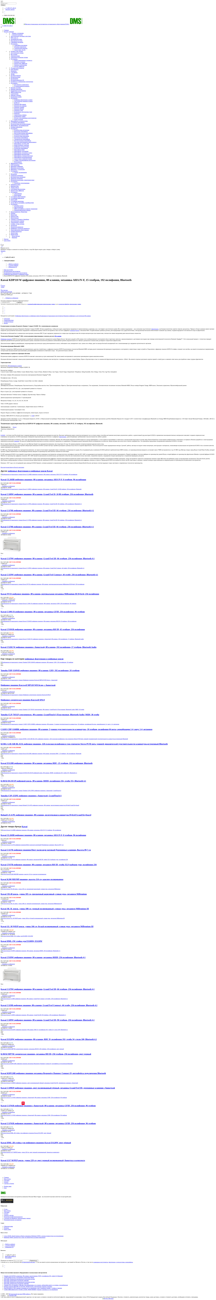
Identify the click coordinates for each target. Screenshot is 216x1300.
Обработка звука (15, 184)
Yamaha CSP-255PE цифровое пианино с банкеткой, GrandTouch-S (31, 796)
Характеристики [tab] (9, 320)
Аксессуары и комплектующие (23, 159)
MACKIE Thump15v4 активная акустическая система (19, 1282)
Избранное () (12, 267)
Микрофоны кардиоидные (21, 154)
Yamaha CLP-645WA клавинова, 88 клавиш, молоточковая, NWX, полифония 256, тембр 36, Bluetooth (33, 1276)
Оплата (6, 1182)
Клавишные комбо (16, 96)
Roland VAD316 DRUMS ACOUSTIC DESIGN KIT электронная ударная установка (28, 1286)
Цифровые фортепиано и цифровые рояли (27, 316)
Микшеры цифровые (17, 166)
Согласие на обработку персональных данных (17, 1218)
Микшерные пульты (16, 163)
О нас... (6, 1209)
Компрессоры (15, 186)
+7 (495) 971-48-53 (7, 25)
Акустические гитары (17, 53)
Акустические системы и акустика (21, 36)
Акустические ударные (17, 221)
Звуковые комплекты (20, 47)
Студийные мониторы (17, 201)
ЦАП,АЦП (14, 199)
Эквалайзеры (18, 193)
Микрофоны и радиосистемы (19, 121)
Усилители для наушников (21, 183)
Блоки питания (18, 119)
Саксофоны (14, 72)
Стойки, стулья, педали (17, 224)
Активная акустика (16, 39)
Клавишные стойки (19, 116)
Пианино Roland (19, 109)
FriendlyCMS (12, 1295)
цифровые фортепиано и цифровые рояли (44, 659)
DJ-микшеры (14, 78)
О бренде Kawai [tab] (8, 321)
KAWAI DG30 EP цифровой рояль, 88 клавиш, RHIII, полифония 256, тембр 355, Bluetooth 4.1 (43, 781)
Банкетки (17, 113)
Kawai (77, 330)
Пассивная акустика (16, 40)
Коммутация (14, 234)
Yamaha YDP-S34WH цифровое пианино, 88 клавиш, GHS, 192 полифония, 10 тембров (40, 670)
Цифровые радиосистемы (21, 146)
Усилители (14, 225)
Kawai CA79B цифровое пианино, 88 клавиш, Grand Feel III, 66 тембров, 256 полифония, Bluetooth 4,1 (47, 527)
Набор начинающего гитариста (23, 60)
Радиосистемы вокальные (21, 136)
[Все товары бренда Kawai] (1, 431)
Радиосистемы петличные (21, 130)
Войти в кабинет (13, 264)
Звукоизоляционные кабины (22, 210)
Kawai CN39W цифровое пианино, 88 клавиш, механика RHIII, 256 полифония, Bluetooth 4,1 (43, 957)
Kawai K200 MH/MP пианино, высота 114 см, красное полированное (32, 879)
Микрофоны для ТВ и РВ (21, 143)
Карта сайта (7, 1229)
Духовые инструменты (17, 68)
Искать (3, 5)
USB (32, 415)
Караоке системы (16, 87)
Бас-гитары (14, 54)
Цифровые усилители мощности (20, 228)
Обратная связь (8, 1226)
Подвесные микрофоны (21, 148)
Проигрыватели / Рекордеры (19, 212)
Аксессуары (14, 233)
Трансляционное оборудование (20, 230)
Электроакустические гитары (19, 57)
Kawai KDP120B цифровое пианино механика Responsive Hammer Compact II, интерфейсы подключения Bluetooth (53, 1073)
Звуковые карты (18, 205)
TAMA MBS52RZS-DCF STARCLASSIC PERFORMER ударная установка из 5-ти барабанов (31, 1289)
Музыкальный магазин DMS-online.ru (20, 1294)
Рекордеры (14, 215)
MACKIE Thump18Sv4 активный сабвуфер (16, 1280)
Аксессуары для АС (20, 50)
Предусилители (18, 207)
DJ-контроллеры (15, 77)
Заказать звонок (10, 9)
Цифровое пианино (6, 339)
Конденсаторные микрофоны (22, 140)
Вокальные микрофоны (21, 131)
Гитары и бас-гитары (17, 51)
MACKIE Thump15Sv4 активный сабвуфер (16, 1283)
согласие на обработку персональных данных (69, 304)
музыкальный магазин (28, 1262)
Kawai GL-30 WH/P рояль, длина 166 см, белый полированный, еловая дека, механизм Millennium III (47, 926)
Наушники (14, 174)
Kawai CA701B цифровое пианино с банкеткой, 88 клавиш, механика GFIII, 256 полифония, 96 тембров (48, 1106)
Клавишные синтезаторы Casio (23, 112)
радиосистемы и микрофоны (124, 1262)
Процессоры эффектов (20, 63)
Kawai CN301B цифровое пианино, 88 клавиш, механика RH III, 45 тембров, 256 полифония (43, 629)
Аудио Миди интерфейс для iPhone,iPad (22, 202)
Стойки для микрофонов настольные (25, 160)
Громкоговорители (16, 231)
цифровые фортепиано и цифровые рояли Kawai (30, 471)
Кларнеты (14, 71)
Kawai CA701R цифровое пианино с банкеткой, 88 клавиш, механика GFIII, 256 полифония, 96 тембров (48, 1123)
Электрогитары (15, 56)
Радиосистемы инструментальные (20, 124)
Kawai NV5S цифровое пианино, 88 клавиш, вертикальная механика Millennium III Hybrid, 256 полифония (50, 594)
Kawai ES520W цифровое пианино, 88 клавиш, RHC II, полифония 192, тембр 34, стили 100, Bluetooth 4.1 (49, 1039)
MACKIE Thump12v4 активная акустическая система (19, 1279)
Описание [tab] (7, 318)
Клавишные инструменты (18, 90)
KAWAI (3, 435)
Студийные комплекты (17, 198)
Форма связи (7, 1186)
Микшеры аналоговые (17, 168)
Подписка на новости (7, 1260)
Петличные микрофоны (21, 137)
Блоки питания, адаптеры (21, 145)
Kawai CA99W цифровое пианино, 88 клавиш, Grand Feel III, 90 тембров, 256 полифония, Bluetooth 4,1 (47, 1020)
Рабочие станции (16, 95)
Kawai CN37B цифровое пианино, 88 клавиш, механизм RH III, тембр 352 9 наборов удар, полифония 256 (49, 865)
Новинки (14, 237)
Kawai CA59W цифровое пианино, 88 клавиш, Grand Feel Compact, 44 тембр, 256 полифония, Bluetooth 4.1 (49, 575)
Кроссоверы (17, 195)
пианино (72, 330)
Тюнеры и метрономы (20, 65)
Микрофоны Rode (19, 149)
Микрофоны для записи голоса (23, 152)
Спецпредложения (17, 34)
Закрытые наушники (17, 178)
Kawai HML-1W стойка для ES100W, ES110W (21, 941)
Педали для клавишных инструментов (25, 118)
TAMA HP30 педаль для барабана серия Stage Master (19, 1277)
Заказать (19, 302)
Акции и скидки (9, 1215)
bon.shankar (8, 1257)
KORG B (16, 103)
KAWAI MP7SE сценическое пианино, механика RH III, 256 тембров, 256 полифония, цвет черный (46, 1054)
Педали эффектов (19, 66)
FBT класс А (14, 37)
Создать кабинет (13, 265)
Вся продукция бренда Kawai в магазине (12, 467)
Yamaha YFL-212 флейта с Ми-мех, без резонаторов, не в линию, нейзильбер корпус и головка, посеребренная (36, 1285)
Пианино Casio (18, 110)
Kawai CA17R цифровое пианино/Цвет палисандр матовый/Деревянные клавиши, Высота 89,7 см (46, 850)
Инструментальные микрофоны (23, 133)
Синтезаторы (14, 93)
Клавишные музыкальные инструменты (51, 316)
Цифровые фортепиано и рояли (23, 99)
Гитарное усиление (19, 62)
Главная (6, 1177)
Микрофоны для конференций (19, 125)
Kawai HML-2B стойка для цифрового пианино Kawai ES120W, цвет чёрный (36, 1143)
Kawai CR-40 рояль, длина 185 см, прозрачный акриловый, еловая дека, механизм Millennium (44, 894)
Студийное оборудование (18, 196)
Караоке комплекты (16, 89)
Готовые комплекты (16, 127)
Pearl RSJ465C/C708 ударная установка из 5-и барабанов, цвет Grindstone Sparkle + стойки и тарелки (33, 1288)
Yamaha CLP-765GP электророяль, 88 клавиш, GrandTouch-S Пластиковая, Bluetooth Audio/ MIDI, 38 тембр (50, 714)
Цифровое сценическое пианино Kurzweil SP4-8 (23, 700)
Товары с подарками (18, 33)
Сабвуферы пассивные (20, 45)
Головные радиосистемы (21, 134)
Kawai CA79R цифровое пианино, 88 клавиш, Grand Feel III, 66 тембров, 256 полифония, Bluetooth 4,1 (47, 510)
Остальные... (14, 43)
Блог (5, 1188)
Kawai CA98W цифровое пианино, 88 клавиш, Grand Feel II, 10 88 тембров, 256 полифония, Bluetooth (47, 494)
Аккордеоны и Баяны (20, 115)
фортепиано (155, 329)
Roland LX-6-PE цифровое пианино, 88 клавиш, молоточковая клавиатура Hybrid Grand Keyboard (46, 815)
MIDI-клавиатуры (16, 92)
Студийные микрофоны (18, 122)
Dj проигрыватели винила (21, 86)
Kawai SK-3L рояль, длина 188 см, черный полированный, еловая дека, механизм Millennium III (45, 909)
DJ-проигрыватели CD (17, 80)
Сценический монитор (20, 48)
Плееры (13, 213)
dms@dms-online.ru (10, 1256)
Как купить (7, 1179)
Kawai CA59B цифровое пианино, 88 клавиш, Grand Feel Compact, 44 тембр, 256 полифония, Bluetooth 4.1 (49, 1005)
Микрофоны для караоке (21, 151)
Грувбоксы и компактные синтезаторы (22, 81)
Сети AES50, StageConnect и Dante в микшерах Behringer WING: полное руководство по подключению (33, 1236)
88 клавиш (58, 336)
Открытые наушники (17, 175)
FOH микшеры (15, 165)
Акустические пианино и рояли (23, 101)
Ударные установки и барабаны (20, 219)
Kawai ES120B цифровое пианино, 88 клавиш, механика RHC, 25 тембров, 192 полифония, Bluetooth (46, 763)
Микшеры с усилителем (18, 169)
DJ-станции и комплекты (21, 84)
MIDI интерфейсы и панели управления (25, 208)
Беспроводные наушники (18, 177)
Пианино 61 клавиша (20, 106)
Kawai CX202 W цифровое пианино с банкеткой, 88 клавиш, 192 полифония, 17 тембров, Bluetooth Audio (48, 647)
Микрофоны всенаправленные (23, 157)
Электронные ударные (17, 222)
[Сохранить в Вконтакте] (4, 11)
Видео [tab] (6, 323)
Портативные (15, 218)
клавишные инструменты (100, 1262)
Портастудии (14, 216)
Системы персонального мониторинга (25, 142)
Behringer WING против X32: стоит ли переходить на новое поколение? (24, 1237)
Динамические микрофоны (22, 139)
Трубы (13, 74)
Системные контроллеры (18, 189)
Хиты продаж (16, 236)
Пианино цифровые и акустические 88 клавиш (77, 316)
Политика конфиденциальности (13, 1216)
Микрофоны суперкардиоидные (23, 156)
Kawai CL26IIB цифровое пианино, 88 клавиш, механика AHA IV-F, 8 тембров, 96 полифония (43, 479)
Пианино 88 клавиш (20, 104)
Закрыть (3, 251)
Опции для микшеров (20, 172)
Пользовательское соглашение (12, 1220)
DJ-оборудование (16, 75)
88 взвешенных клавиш (15, 366)
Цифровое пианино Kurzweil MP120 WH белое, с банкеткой (28, 685)
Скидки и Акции (9, 1183)
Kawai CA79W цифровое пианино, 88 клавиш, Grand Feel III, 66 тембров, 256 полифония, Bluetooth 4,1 (47, 558)
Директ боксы (15, 187)
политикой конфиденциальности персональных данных (41, 304)
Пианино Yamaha (19, 107)
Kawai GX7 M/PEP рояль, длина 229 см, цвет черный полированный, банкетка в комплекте (43, 1160)
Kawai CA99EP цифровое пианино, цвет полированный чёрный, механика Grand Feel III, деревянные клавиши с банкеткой (58, 1088)
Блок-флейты (14, 69)
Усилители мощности (17, 227)
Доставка (6, 1180)
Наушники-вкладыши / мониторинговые (22, 180)
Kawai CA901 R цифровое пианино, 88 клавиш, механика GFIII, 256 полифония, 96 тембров (43, 612)
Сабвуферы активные (17, 42)
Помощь (6, 1228)
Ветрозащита (18, 162)
